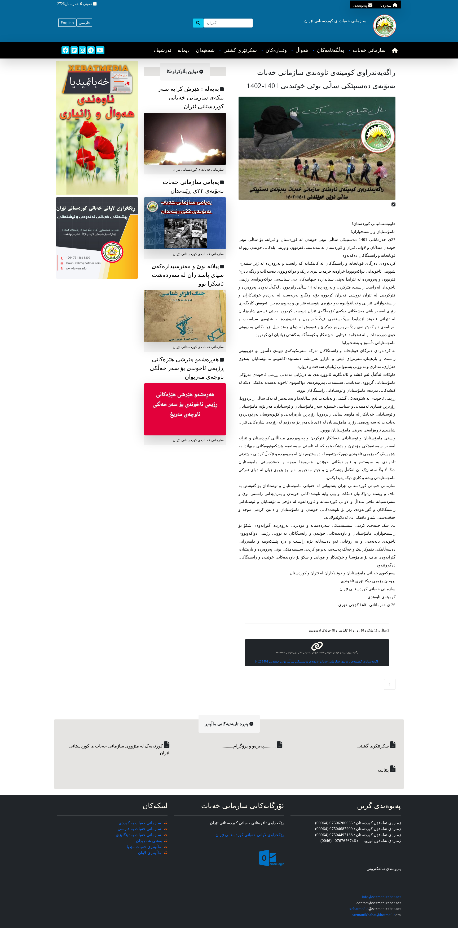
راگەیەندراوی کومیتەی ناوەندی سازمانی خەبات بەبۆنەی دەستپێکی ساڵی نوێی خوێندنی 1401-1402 (317, 661)
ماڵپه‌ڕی (153, 853)
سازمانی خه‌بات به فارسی (139, 829)
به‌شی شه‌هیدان (149, 841)
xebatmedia (358, 909)
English (67, 22)
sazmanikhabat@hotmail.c (373, 915)
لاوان (142, 853)
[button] (367, 50)
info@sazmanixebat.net (381, 897)
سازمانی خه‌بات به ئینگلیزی (138, 835)
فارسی (84, 22)
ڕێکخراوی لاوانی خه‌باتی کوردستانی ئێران (249, 835)
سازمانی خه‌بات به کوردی (140, 823)
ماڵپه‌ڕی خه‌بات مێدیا (144, 847)
